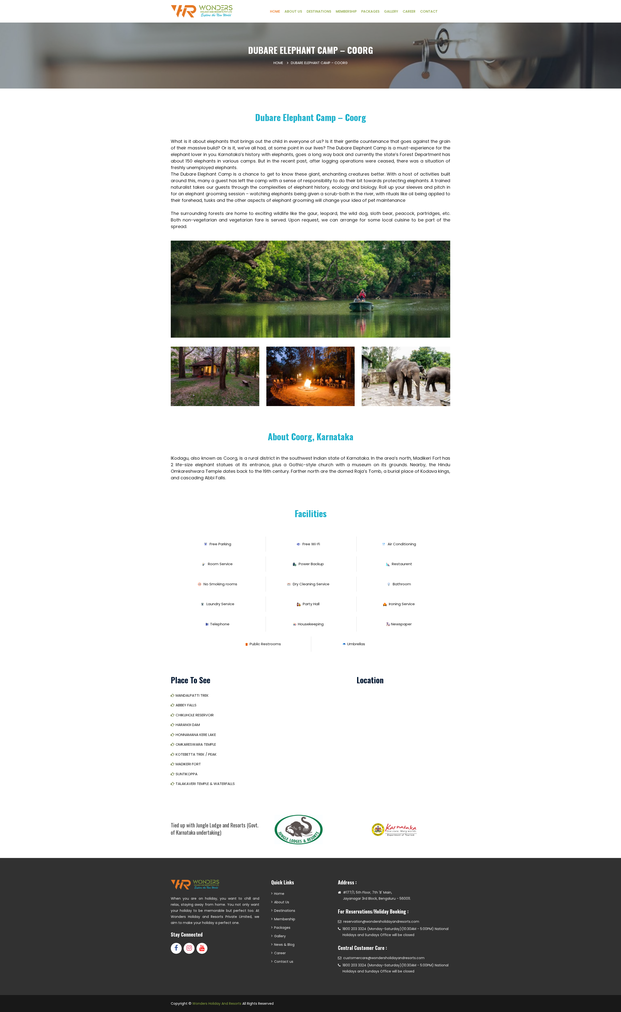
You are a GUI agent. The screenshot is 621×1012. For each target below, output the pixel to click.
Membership (284, 919)
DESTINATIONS (319, 11)
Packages (282, 927)
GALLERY (391, 11)
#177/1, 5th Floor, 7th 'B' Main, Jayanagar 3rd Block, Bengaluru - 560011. (377, 895)
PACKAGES (370, 11)
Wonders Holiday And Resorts (216, 1003)
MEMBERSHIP (346, 11)
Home (278, 62)
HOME (275, 11)
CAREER (409, 11)
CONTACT (429, 11)
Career (280, 953)
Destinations (284, 910)
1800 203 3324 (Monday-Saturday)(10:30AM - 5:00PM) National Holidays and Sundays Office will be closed (396, 931)
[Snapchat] (201, 948)
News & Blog (284, 944)
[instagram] (189, 948)
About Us (281, 902)
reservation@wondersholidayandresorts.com (381, 921)
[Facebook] (176, 948)
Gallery (280, 936)
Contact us (283, 961)
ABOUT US (293, 11)
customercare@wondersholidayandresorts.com (384, 957)
